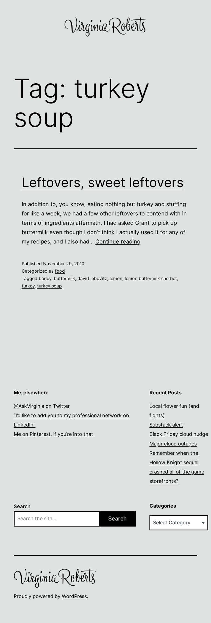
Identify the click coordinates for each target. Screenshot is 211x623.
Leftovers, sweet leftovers (103, 182)
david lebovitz (92, 278)
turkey (28, 286)
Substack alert (166, 425)
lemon (116, 278)
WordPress (74, 596)
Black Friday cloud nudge (178, 434)
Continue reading (117, 241)
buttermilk (64, 278)
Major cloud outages (173, 444)
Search (22, 506)
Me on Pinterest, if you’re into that (53, 434)
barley (45, 278)
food (60, 271)
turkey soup (49, 286)
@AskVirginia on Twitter (42, 406)
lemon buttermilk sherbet (151, 278)
